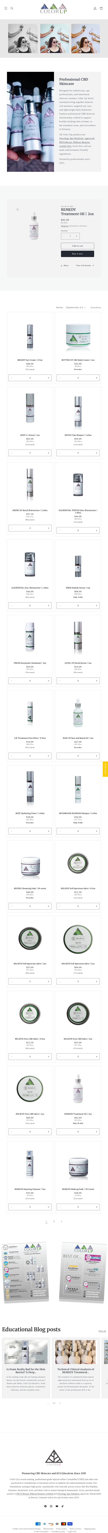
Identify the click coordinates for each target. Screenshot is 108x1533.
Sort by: (59, 307)
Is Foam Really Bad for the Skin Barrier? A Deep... (26, 1371)
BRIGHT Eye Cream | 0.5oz (29, 360)
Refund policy (48, 1529)
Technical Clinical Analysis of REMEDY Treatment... (76, 1371)
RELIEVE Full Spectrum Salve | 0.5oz (78, 888)
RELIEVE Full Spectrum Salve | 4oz (78, 964)
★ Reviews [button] (105, 769)
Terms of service (75, 1529)
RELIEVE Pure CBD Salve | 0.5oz (30, 1039)
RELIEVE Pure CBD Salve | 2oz (78, 1039)
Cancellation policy (58, 1531)
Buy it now (77, 254)
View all (102, 1331)
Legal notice (72, 1531)
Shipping (64, 226)
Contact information (41, 1531)
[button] (6, 8)
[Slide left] (48, 1403)
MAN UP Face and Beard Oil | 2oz (78, 738)
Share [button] (66, 265)
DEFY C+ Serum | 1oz (30, 435)
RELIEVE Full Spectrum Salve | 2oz (30, 964)
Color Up (22, 1529)
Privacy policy (61, 1529)
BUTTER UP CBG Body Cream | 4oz (78, 360)
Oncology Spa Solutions (68, 1494)
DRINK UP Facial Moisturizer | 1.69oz (29, 510)
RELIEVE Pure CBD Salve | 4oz (30, 1114)
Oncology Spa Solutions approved (76, 138)
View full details (83, 265)
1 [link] (46, 1221)
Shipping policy (89, 1529)
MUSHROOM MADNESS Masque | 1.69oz (78, 813)
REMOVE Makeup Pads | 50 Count (78, 1189)
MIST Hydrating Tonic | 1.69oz (29, 813)
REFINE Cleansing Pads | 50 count (30, 888)
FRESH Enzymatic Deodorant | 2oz (30, 663)
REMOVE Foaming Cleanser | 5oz (29, 1189)
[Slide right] (60, 1403)
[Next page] (61, 1221)
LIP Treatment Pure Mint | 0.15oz (30, 738)
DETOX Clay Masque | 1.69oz (78, 435)
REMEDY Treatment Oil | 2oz (78, 1114)
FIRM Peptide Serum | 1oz (78, 588)
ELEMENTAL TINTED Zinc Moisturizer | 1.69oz (78, 511)
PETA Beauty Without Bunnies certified (35, 1494)
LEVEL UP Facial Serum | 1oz (78, 663)
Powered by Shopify (33, 1529)
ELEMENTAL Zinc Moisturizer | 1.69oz (30, 588)
